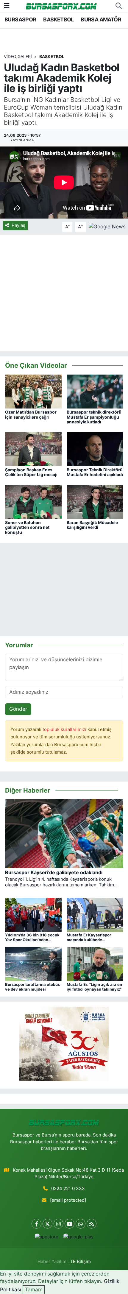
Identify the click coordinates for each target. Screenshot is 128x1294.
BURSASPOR (20, 19)
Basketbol (51, 56)
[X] (47, 1223)
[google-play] (78, 1238)
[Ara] (118, 6)
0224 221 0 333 (68, 1188)
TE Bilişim (80, 1261)
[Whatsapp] (80, 1223)
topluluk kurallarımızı (65, 729)
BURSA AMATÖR (101, 19)
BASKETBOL (58, 19)
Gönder (18, 709)
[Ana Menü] (7, 6)
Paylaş (18, 225)
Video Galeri (18, 56)
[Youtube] (69, 1223)
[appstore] (46, 1238)
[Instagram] (58, 1223)
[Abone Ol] (107, 226)
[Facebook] (36, 1223)
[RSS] (91, 1223)
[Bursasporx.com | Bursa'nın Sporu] (61, 5)
